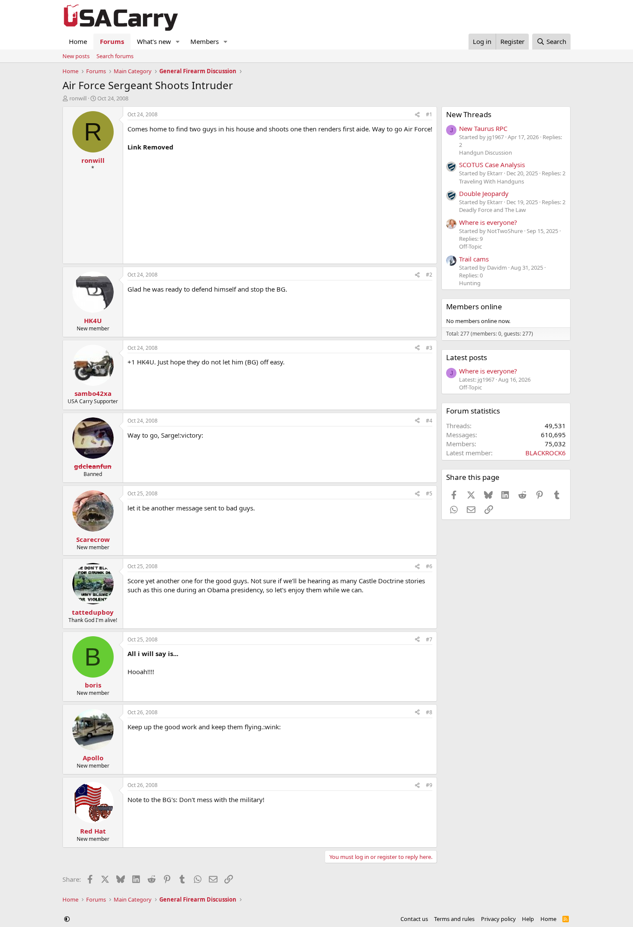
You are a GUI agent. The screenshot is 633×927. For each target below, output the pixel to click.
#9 (429, 785)
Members (204, 41)
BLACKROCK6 (545, 452)
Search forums (114, 56)
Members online (474, 306)
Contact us (414, 919)
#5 (429, 493)
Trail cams (474, 259)
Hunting (470, 283)
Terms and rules (454, 919)
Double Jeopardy (484, 193)
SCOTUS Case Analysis (492, 164)
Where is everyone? (488, 222)
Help (528, 919)
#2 (429, 274)
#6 (429, 566)
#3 (429, 348)
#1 (429, 114)
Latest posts (466, 357)
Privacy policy (498, 919)
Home (78, 41)
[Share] (417, 115)
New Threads (468, 114)
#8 (429, 712)
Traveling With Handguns (491, 181)
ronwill (78, 98)
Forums (112, 41)
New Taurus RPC (483, 128)
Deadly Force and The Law (492, 210)
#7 (429, 639)
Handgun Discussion (485, 152)
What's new (154, 41)
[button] (178, 42)
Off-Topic (470, 246)
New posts (76, 56)
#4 (429, 420)
